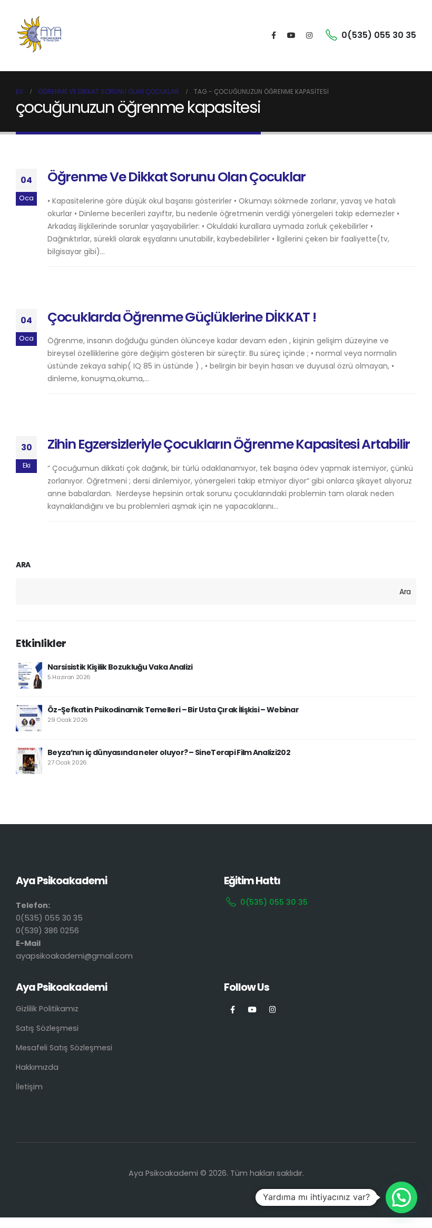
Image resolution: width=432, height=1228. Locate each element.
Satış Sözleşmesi (47, 1028)
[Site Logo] (39, 35)
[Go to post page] (29, 675)
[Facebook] (273, 35)
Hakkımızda (37, 1067)
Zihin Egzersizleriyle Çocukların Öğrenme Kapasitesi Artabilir (228, 444)
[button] (401, 1197)
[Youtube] (291, 35)
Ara (23, 565)
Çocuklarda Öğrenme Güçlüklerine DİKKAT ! (181, 317)
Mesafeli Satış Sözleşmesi (64, 1047)
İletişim (29, 1086)
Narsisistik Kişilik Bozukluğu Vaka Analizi (120, 667)
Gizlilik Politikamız (47, 1008)
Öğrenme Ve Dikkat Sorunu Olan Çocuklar (176, 177)
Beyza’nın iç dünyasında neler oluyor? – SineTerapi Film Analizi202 (168, 752)
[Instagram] (309, 35)
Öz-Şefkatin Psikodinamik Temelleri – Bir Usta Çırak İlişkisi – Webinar (173, 709)
